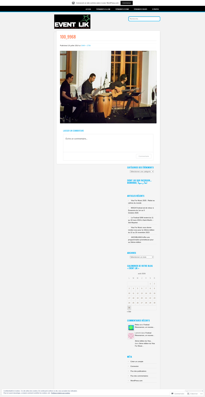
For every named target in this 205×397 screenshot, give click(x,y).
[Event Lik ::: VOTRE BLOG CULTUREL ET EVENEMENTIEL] (72, 28)
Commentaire (144, 156)
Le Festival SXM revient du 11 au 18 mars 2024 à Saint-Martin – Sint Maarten (140, 220)
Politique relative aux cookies (60, 393)
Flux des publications (138, 371)
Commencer (126, 3)
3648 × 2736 (86, 45)
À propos (155, 9)
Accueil (88, 9)
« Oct (129, 312)
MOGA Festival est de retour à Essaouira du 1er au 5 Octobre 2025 (141, 210)
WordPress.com (136, 381)
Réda (137, 325)
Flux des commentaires (139, 376)
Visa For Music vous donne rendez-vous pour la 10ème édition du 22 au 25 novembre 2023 (141, 229)
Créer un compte (136, 361)
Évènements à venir (122, 9)
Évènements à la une (103, 9)
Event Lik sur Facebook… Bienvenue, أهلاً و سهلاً (139, 181)
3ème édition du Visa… (143, 341)
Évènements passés (140, 9)
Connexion (134, 366)
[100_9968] (108, 123)
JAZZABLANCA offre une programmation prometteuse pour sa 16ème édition (141, 239)
